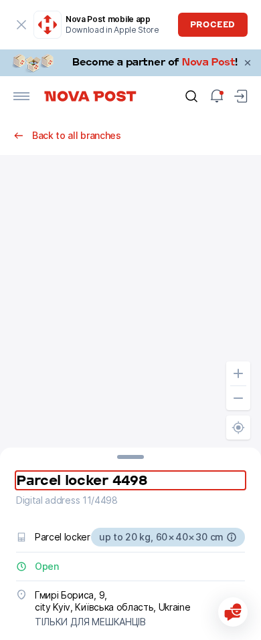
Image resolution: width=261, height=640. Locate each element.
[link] (130, 62)
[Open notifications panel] (217, 96)
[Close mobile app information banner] (21, 25)
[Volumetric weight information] (231, 537)
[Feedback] (233, 612)
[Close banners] (247, 62)
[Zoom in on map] (238, 373)
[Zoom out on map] (238, 398)
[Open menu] (21, 96)
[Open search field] (191, 96)
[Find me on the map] (238, 428)
